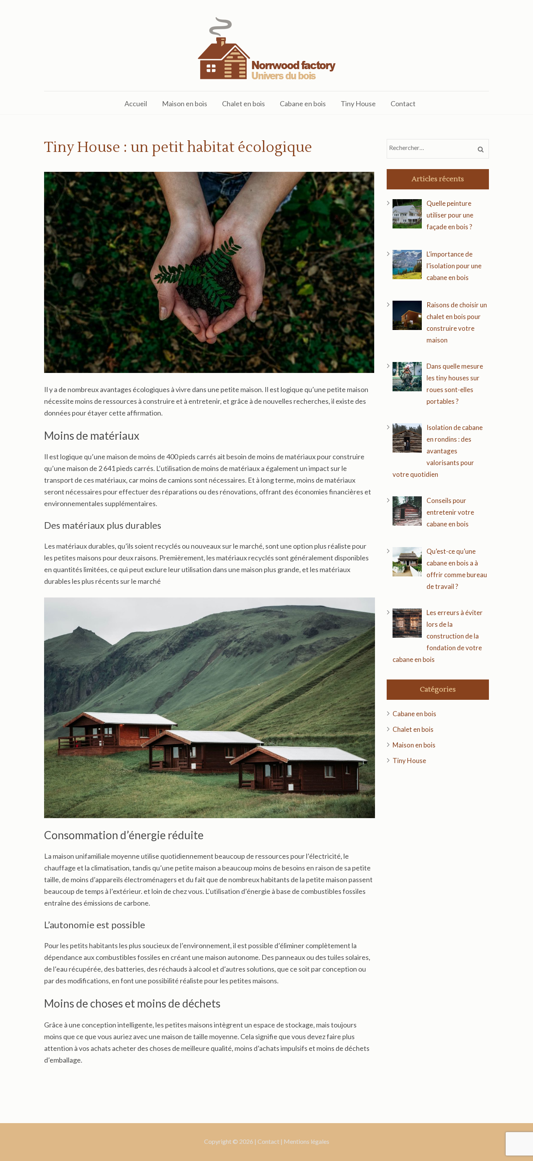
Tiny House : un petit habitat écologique (178, 148)
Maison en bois (184, 103)
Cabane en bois (303, 103)
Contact (403, 103)
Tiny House (358, 103)
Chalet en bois (243, 103)
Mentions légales (306, 1141)
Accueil (135, 103)
